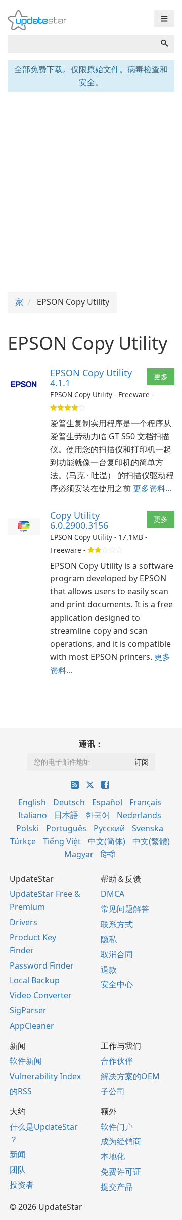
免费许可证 (121, 1171)
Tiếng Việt (62, 841)
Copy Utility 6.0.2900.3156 (79, 520)
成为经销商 (121, 1141)
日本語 (66, 815)
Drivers (23, 922)
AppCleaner (32, 1025)
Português (66, 828)
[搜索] (164, 44)
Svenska (147, 828)
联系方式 (117, 924)
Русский (109, 828)
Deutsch (69, 802)
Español (107, 802)
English (32, 802)
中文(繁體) (151, 841)
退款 (109, 969)
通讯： (91, 743)
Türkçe (23, 841)
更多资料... (152, 488)
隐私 (109, 939)
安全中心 (117, 984)
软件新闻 (26, 1060)
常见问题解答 (125, 908)
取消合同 (117, 954)
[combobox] (81, 44)
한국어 (97, 815)
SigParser (28, 1010)
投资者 (22, 1184)
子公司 (113, 1091)
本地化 (113, 1156)
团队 (18, 1169)
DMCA (112, 893)
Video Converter (41, 995)
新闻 (18, 1154)
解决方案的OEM (130, 1076)
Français (145, 802)
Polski (27, 828)
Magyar (79, 854)
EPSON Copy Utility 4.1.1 (91, 378)
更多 (161, 376)
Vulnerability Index (45, 1076)
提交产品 (117, 1186)
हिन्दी (108, 854)
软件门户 (117, 1126)
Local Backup (35, 980)
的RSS (21, 1091)
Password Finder (42, 965)
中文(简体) (106, 841)
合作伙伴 (117, 1060)
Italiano (32, 815)
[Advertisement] (91, 191)
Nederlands (139, 815)
